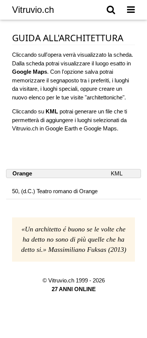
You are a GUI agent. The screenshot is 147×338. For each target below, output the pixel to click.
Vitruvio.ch (33, 10)
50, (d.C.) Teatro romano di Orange (55, 191)
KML (116, 173)
